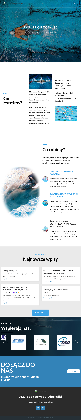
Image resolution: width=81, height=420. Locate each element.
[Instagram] (43, 408)
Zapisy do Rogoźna (11, 271)
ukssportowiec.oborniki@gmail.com (40, 402)
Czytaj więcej (7, 279)
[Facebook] (38, 408)
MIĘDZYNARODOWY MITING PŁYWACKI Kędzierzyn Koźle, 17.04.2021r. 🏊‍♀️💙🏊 (15, 289)
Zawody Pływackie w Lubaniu (55, 290)
